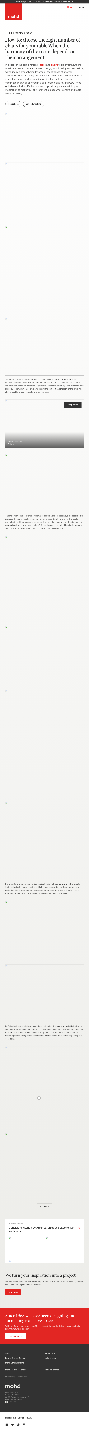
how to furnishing (33, 104)
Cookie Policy (22, 1377)
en (6, 1402)
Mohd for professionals (15, 1370)
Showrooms (49, 1354)
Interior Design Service (15, 1358)
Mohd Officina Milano (14, 1363)
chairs (54, 65)
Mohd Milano (50, 1358)
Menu (81, 7)
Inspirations (13, 104)
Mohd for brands (51, 1370)
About (8, 1354)
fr (15, 1402)
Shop (69, 7)
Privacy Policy (10, 1377)
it (11, 1402)
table (43, 65)
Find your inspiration (20, 33)
